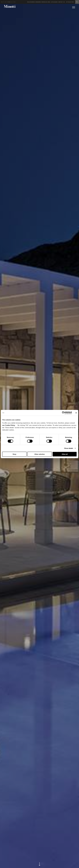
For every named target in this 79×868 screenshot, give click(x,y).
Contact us (61, 2)
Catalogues (54, 2)
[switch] (30, 441)
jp (12, 2)
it (3, 2)
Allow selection (39, 454)
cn (11, 2)
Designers (38, 2)
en (2, 2)
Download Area (45, 2)
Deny (14, 454)
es (9, 2)
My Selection (70, 2)
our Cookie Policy (8, 425)
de (5, 2)
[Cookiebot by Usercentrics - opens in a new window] (63, 412)
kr (14, 2)
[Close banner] (76, 412)
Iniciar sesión (31, 2)
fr (7, 2)
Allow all (65, 454)
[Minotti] (10, 6)
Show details (68, 448)
